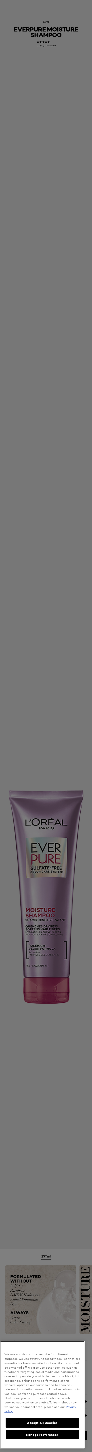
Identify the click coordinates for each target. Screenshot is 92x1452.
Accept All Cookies (42, 1422)
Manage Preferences (42, 1434)
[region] (42, 1394)
